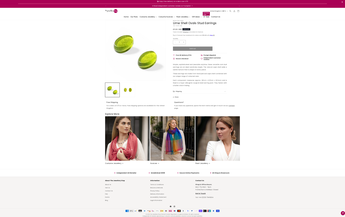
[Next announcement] (239, 6)
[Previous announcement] (106, 6)
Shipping (185, 32)
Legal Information (156, 200)
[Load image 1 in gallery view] (112, 90)
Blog (106, 200)
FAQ (106, 194)
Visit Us (107, 188)
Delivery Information (157, 194)
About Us (108, 184)
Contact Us (109, 191)
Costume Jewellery (113, 163)
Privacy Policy (154, 191)
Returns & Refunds (156, 188)
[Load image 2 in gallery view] (127, 90)
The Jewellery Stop (155, 214)
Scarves (153, 163)
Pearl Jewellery (201, 163)
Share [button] (177, 97)
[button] (230, 11)
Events (107, 197)
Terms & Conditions (157, 184)
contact (232, 106)
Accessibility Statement (158, 197)
